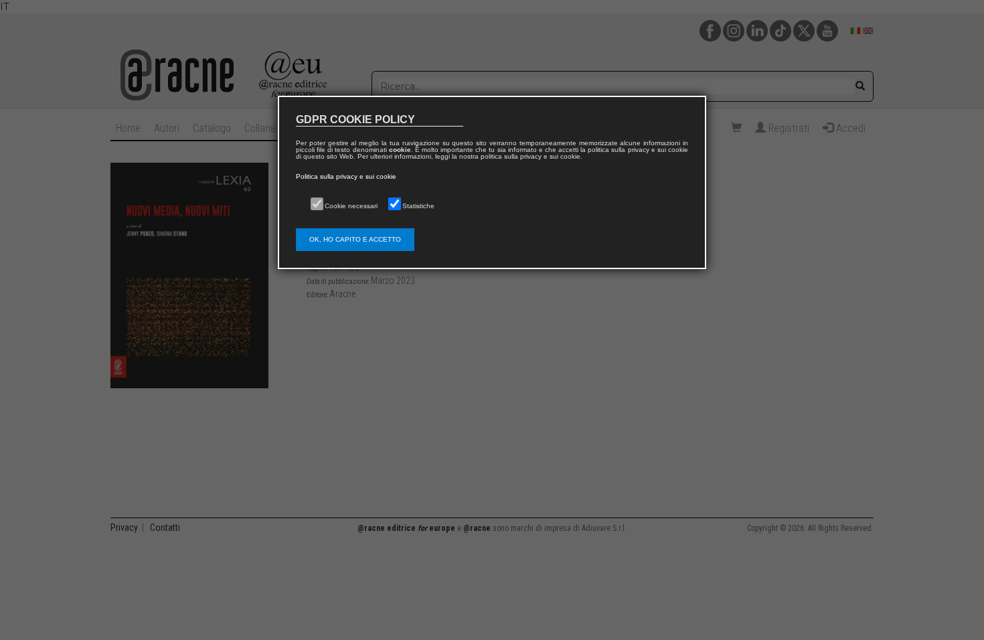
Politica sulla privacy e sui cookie (346, 176)
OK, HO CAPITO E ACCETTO (355, 239)
